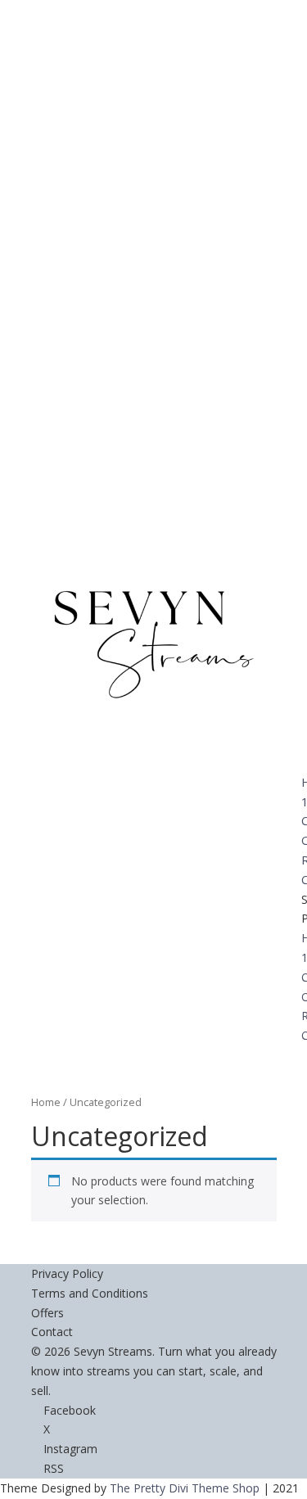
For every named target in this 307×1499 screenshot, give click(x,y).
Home (46, 1102)
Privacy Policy (67, 1273)
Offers (47, 1313)
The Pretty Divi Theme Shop (185, 1488)
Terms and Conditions (89, 1293)
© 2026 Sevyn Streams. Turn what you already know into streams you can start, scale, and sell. (154, 1370)
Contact (52, 1331)
